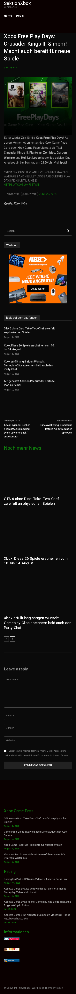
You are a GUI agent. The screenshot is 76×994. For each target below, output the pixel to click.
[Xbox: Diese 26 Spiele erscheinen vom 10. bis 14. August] (66, 349)
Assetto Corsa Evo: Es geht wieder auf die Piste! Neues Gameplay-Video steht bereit (35, 890)
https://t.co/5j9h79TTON (21, 185)
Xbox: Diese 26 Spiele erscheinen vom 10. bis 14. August (29, 348)
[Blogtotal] (11, 949)
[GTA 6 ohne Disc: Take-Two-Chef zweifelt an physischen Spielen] (66, 332)
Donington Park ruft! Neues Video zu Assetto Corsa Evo (35, 879)
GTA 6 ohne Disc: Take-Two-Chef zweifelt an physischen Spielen (29, 331)
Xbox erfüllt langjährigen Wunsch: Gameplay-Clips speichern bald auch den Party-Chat (28, 365)
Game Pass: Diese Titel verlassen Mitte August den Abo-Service (36, 833)
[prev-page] (6, 638)
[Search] (68, 231)
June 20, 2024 (48, 194)
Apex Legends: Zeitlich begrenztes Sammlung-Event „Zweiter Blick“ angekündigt (17, 430)
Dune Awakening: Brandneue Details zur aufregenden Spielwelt (56, 428)
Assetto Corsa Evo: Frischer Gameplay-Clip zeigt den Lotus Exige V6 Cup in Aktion (37, 903)
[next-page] (12, 638)
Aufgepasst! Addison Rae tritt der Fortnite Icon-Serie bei (29, 383)
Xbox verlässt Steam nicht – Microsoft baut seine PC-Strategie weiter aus (34, 856)
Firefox (11, 960)
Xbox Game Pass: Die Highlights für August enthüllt (33, 845)
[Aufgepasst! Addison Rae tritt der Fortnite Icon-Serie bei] (66, 384)
